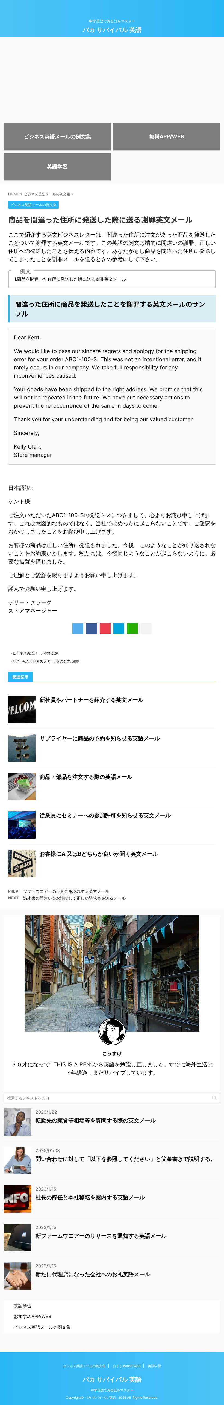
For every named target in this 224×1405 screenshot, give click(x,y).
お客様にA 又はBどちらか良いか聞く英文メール (99, 854)
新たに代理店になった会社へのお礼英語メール (93, 1274)
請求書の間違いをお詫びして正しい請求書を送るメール (74, 898)
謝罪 (75, 661)
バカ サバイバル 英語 (112, 29)
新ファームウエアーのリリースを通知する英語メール (101, 1236)
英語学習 (22, 1305)
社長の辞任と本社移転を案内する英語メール (90, 1197)
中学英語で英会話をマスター (112, 1390)
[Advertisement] (112, 78)
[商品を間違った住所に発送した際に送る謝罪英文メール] (118, 628)
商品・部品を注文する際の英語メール (86, 777)
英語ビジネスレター (38, 661)
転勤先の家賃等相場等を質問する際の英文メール (96, 1120)
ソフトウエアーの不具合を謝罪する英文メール (66, 891)
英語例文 (63, 661)
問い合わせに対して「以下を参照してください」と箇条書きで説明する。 (126, 1159)
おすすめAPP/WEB (32, 1316)
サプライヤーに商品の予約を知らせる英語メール (100, 738)
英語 (16, 661)
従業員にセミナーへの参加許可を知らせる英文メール (105, 815)
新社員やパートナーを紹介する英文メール (91, 700)
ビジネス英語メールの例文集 (36, 653)
